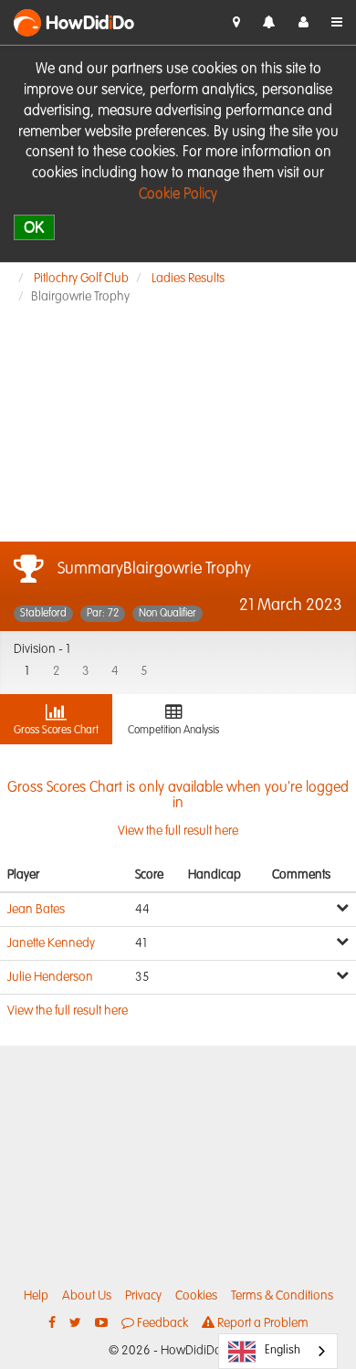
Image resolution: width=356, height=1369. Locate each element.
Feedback (161, 1323)
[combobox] (278, 1351)
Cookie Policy (178, 194)
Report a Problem (262, 1323)
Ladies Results (188, 278)
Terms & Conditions (282, 1296)
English (282, 1350)
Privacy (143, 1296)
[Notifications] (269, 23)
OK (34, 227)
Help (36, 1296)
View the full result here (178, 809)
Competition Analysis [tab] (173, 730)
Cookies (196, 1296)
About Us (86, 1296)
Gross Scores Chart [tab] (56, 730)
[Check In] (236, 23)
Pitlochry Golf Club (81, 278)
